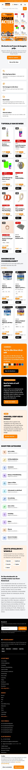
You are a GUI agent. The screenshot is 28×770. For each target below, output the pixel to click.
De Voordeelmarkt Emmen (6, 732)
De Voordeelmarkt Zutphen (7, 729)
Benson (2, 695)
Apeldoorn (17, 561)
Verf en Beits (4, 661)
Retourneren (3, 752)
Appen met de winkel (12, 743)
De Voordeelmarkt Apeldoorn (7, 725)
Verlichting (3, 677)
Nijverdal (8, 561)
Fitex (2, 699)
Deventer (8, 564)
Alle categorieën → (5, 688)
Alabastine (3, 706)
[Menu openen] (2, 4)
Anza (2, 708)
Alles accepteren (19, 767)
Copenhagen (4, 712)
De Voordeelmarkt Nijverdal (7, 723)
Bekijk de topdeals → (14, 57)
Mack (2, 697)
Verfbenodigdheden (5, 663)
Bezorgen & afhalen (5, 750)
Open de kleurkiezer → (11, 371)
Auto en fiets (4, 675)
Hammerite (3, 714)
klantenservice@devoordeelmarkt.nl (10, 741)
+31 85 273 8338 (6, 739)
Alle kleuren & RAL (5, 684)
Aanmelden (22, 628)
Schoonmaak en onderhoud (7, 671)
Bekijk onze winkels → (11, 402)
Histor (2, 710)
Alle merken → (4, 716)
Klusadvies (3, 686)
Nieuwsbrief (4, 622)
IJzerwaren (3, 665)
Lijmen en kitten (4, 669)
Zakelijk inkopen (4, 746)
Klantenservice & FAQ (5, 748)
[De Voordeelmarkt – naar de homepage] (7, 4)
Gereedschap (4, 673)
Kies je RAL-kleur (14, 62)
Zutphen (17, 564)
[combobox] (12, 8)
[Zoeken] (25, 8)
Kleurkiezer (3, 682)
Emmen (8, 567)
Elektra (2, 679)
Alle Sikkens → (4, 268)
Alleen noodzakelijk (7, 767)
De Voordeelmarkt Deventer (7, 727)
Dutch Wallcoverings (5, 703)
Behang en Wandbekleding (6, 667)
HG (1, 701)
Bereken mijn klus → (10, 436)
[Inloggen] (21, 4)
